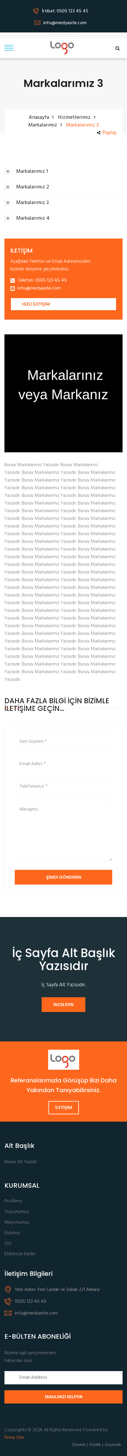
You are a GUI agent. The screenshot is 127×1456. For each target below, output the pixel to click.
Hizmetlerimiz (74, 117)
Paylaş (109, 133)
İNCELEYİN (63, 1005)
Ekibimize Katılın (19, 1254)
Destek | (80, 1444)
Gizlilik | (96, 1444)
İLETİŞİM (63, 1107)
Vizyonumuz (16, 1212)
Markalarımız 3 (32, 202)
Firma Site (14, 1438)
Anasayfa (39, 117)
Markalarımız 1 (32, 171)
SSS (8, 1243)
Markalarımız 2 (32, 187)
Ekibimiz (12, 1233)
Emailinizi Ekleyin (63, 1397)
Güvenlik (113, 1444)
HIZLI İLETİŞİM (36, 304)
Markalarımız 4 (33, 218)
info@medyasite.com (39, 288)
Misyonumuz (17, 1222)
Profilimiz (13, 1201)
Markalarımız (42, 125)
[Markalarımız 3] (63, 393)
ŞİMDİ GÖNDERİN (63, 877)
